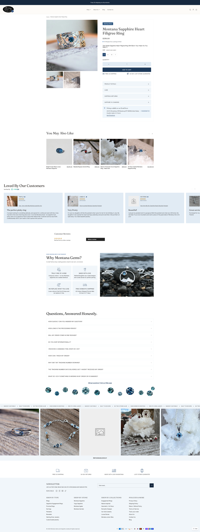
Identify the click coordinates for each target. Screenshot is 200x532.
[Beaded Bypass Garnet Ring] (86, 152)
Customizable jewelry (52, 520)
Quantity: (106, 60)
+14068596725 (145, 111)
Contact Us (110, 9)
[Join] (152, 485)
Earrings (48, 509)
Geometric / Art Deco (107, 506)
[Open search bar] (190, 9)
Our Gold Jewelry (106, 511)
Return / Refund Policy (135, 506)
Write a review (92, 239)
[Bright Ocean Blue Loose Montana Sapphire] (59, 152)
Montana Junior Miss (107, 517)
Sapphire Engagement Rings (54, 503)
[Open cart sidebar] (196, 9)
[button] (127, 83)
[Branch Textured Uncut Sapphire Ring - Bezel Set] (114, 152)
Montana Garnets (79, 509)
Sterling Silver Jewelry (52, 517)
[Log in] (193, 9)
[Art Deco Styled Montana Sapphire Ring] (141, 152)
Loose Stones (105, 514)
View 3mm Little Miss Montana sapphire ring (30, 205)
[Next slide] (152, 133)
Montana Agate (78, 506)
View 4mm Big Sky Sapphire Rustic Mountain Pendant (154, 205)
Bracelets (49, 514)
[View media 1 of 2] (54, 79)
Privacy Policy (133, 501)
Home (47, 17)
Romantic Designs (106, 509)
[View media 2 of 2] (72, 79)
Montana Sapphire (79, 501)
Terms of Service (134, 509)
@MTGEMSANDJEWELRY (100, 458)
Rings (48, 501)
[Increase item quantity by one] (145, 64)
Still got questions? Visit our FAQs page (100, 383)
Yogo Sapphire (78, 503)
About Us (131, 514)
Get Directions (111, 115)
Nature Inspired (105, 503)
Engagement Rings (106, 501)
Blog (103, 9)
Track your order (134, 511)
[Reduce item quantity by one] (109, 64)
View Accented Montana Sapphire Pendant (91, 205)
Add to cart (126, 70)
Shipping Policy (133, 503)
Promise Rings (50, 506)
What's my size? (111, 50)
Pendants (49, 511)
